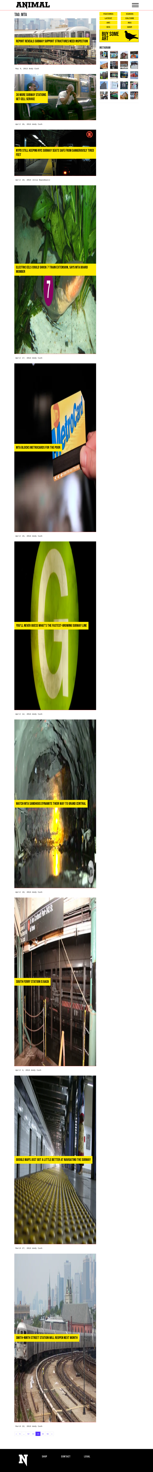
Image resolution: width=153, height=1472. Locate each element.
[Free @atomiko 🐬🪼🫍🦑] (134, 55)
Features (108, 14)
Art (108, 23)
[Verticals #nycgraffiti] (104, 65)
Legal (87, 1456)
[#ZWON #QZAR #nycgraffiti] (124, 95)
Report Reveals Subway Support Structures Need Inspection (52, 41)
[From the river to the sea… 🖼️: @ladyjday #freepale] (114, 55)
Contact (66, 1456)
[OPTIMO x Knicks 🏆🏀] (104, 75)
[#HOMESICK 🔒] (134, 65)
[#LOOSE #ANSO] (124, 55)
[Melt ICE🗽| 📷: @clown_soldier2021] (124, 85)
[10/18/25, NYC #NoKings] (134, 85)
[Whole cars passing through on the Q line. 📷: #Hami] (114, 95)
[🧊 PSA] (114, 85)
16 (48, 1434)
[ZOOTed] (104, 85)
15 (43, 1434)
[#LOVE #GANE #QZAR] (114, 65)
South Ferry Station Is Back (32, 982)
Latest (108, 18)
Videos (129, 14)
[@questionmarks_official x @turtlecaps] (104, 55)
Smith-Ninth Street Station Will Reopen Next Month (47, 1338)
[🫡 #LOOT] (124, 75)
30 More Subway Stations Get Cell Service (31, 97)
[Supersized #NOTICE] (124, 65)
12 (28, 1434)
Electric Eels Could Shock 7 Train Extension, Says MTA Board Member (52, 269)
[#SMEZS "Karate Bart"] (114, 75)
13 (33, 1434)
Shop (129, 27)
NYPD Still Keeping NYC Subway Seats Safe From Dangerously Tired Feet (55, 152)
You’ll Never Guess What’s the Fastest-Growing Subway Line (51, 625)
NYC (108, 27)
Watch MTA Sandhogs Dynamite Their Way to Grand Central (51, 803)
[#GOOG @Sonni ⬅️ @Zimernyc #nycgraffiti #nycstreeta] (134, 95)
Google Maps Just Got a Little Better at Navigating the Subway (53, 1160)
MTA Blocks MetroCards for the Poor (38, 447)
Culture (129, 18)
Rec (130, 23)
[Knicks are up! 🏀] (134, 75)
